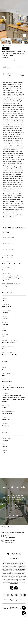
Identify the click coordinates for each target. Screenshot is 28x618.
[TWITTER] (16, 595)
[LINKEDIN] (12, 595)
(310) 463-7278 (8, 542)
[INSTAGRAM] (7, 595)
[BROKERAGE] (24, 595)
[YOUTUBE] (20, 595)
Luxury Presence (18, 600)
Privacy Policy (20, 608)
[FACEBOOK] (3, 595)
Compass (9, 564)
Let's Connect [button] (14, 515)
